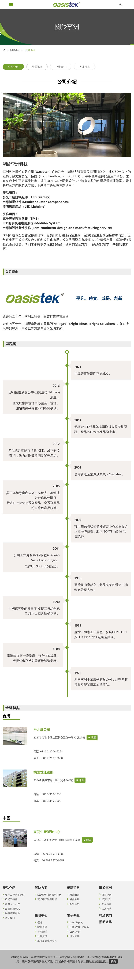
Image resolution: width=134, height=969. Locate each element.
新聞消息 (74, 894)
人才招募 (84, 66)
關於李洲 (15, 50)
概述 (39, 922)
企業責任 (60, 66)
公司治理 (42, 931)
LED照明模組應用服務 (49, 894)
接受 (113, 961)
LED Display (76, 922)
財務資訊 (42, 927)
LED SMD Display (79, 927)
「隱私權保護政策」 (96, 961)
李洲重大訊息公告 (47, 940)
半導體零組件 (12, 913)
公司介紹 (13, 66)
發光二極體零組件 (15, 894)
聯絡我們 (105, 915)
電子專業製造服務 (47, 899)
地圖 (93, 737)
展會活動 (74, 899)
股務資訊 (42, 936)
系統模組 (10, 917)
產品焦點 (74, 904)
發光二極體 (11, 899)
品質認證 (37, 66)
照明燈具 (74, 936)
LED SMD (74, 931)
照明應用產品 (12, 908)
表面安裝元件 (12, 904)
